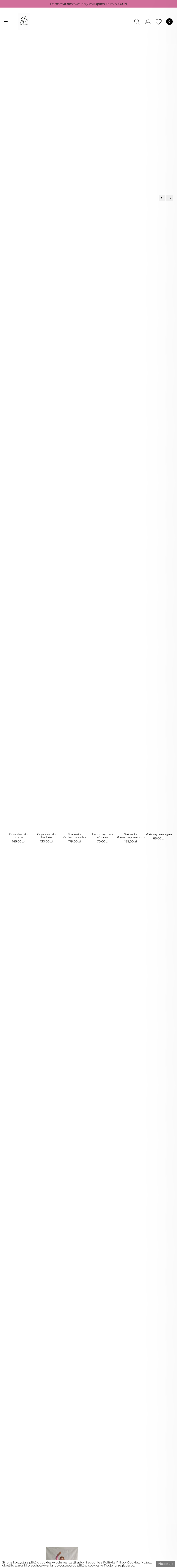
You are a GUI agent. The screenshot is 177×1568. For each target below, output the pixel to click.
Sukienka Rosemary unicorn (131, 836)
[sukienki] (46, 132)
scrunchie (88, 1129)
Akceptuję (165, 1564)
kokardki (88, 1037)
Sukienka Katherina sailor (74, 836)
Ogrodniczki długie (18, 836)
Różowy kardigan (159, 834)
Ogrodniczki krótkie (46, 836)
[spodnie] (130, 132)
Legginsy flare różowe (102, 836)
